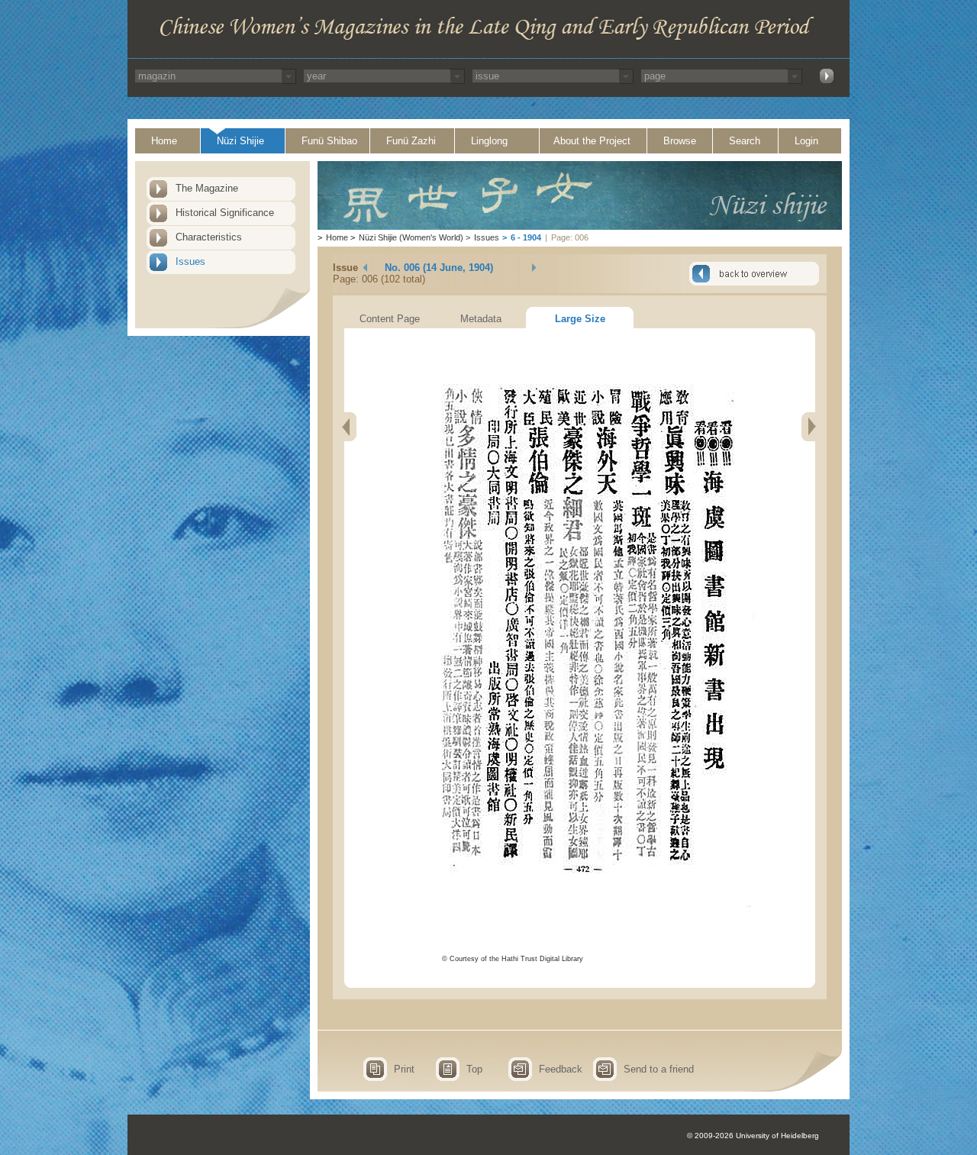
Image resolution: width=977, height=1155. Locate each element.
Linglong (489, 141)
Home (164, 141)
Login (806, 141)
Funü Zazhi (411, 141)
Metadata (480, 318)
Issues (190, 261)
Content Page (390, 318)
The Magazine (207, 188)
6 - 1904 (526, 237)
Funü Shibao (329, 141)
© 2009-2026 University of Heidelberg (753, 1135)
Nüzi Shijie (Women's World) (411, 237)
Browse (679, 141)
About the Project (591, 141)
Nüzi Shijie (240, 141)
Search (744, 141)
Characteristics (209, 237)
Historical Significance (225, 212)
